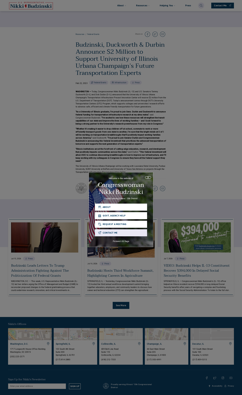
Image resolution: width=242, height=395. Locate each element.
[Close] (148, 177)
